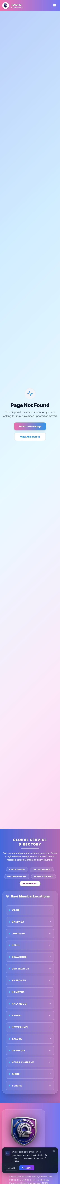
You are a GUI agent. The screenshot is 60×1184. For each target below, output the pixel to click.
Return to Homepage (30, 426)
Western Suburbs (17, 876)
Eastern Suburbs (43, 876)
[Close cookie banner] (54, 1151)
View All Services (30, 436)
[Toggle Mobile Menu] (55, 6)
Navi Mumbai (30, 883)
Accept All (27, 1168)
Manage (11, 1168)
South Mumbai (17, 869)
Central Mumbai (42, 869)
